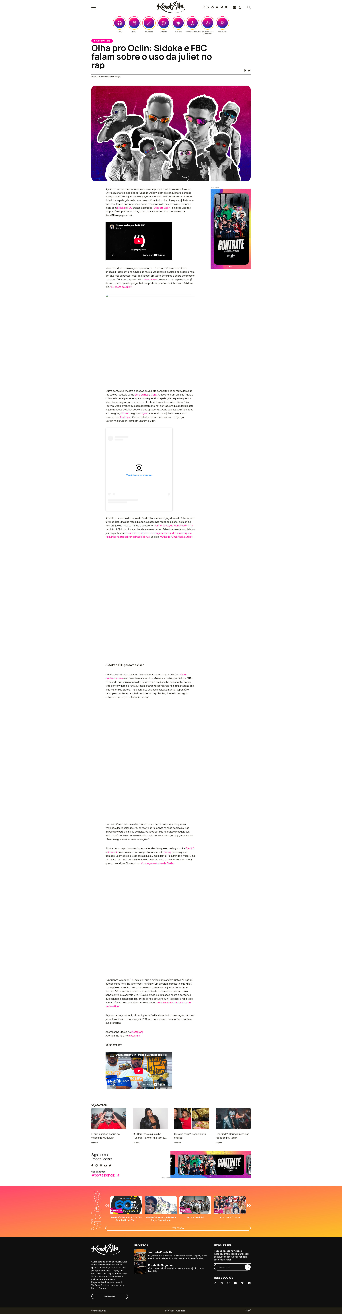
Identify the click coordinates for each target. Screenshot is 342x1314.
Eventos (178, 32)
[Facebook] (212, 7)
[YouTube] (217, 7)
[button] (249, 1205)
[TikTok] (204, 7)
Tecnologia (222, 32)
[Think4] (247, 1310)
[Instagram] (208, 7)
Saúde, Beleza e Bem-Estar (207, 33)
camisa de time (114, 678)
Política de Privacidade (175, 1310)
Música (119, 32)
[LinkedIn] (226, 7)
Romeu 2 (112, 852)
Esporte (163, 32)
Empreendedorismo (193, 32)
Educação (149, 32)
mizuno (183, 674)
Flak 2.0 (189, 848)
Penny (167, 852)
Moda (134, 32)
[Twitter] (221, 7)
